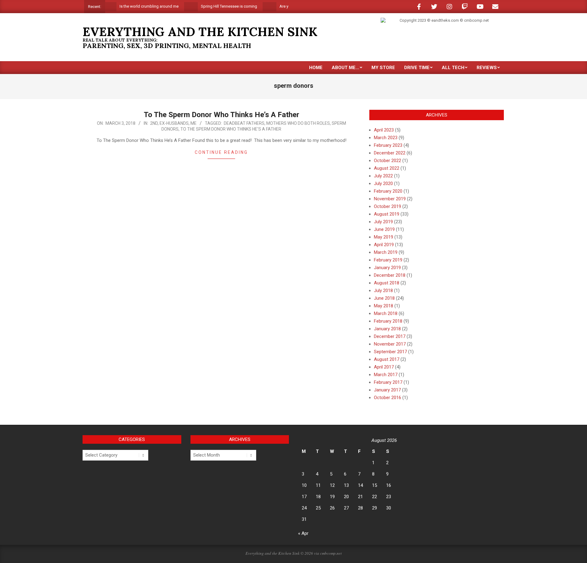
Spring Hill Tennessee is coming (220, 6)
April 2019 (384, 244)
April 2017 (384, 367)
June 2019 (384, 229)
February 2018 (388, 321)
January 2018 (387, 329)
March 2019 (385, 252)
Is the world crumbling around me (139, 6)
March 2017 (385, 374)
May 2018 (383, 306)
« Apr (303, 533)
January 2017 (387, 390)
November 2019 (390, 199)
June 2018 (384, 298)
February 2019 (388, 260)
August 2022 (386, 168)
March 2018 (385, 313)
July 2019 (383, 221)
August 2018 (386, 283)
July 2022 (383, 176)
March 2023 (385, 137)
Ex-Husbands (174, 123)
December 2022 (389, 153)
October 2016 (387, 397)
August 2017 (386, 359)
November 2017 (390, 344)
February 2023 (388, 145)
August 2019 (386, 214)
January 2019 (387, 267)
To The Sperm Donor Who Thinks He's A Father (230, 129)
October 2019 (387, 206)
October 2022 (387, 160)
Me (193, 123)
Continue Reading (221, 152)
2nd (154, 123)
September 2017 (390, 351)
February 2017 (388, 382)
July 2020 (383, 183)
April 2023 (384, 130)
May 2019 (383, 237)
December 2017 (389, 336)
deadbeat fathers (244, 123)
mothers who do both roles (298, 123)
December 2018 (389, 275)
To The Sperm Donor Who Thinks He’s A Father (221, 114)
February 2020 (388, 191)
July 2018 (383, 290)
